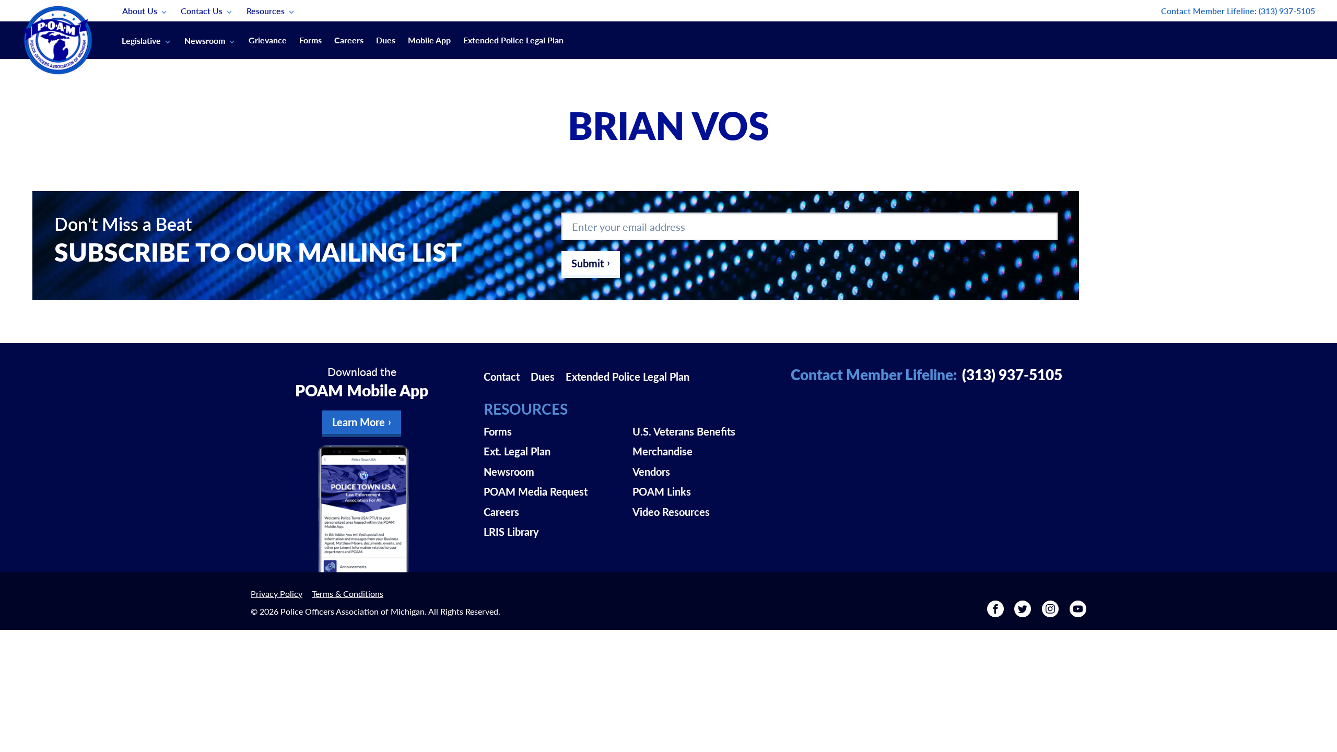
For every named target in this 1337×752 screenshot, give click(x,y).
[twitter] (1022, 612)
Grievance (268, 40)
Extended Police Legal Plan (513, 40)
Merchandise (662, 451)
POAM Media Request (536, 491)
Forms (310, 40)
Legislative (141, 40)
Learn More (358, 422)
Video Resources (671, 511)
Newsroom (204, 40)
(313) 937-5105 (1287, 11)
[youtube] (1078, 612)
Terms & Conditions (347, 594)
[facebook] (995, 612)
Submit (587, 263)
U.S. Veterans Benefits (683, 431)
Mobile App (429, 40)
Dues (385, 40)
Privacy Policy (276, 594)
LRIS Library (511, 531)
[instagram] (1050, 612)
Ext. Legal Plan (517, 451)
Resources (266, 11)
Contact (502, 376)
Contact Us (201, 11)
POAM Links (661, 491)
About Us (139, 11)
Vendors (651, 471)
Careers (348, 40)
